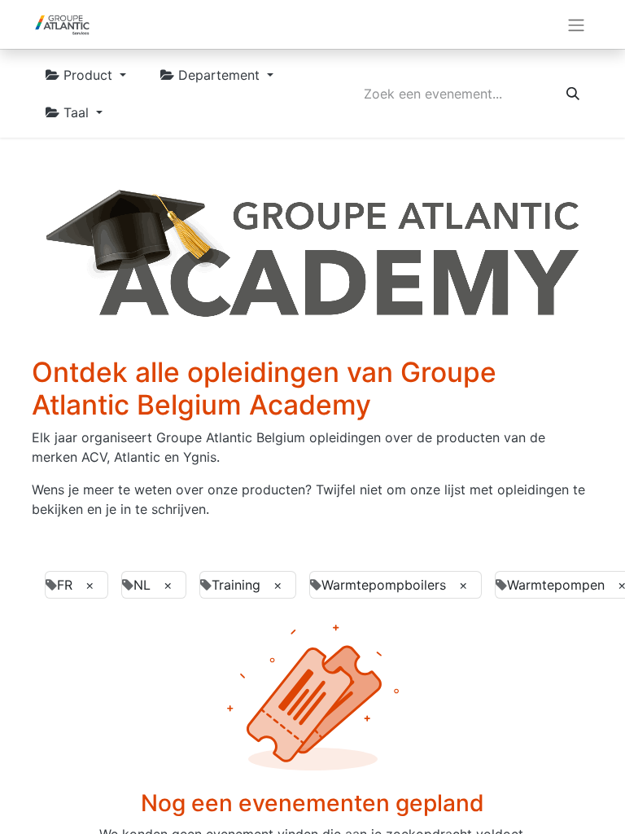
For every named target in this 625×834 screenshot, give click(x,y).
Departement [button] (219, 75)
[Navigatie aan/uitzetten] (576, 24)
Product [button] (87, 75)
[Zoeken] (573, 93)
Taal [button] (76, 112)
